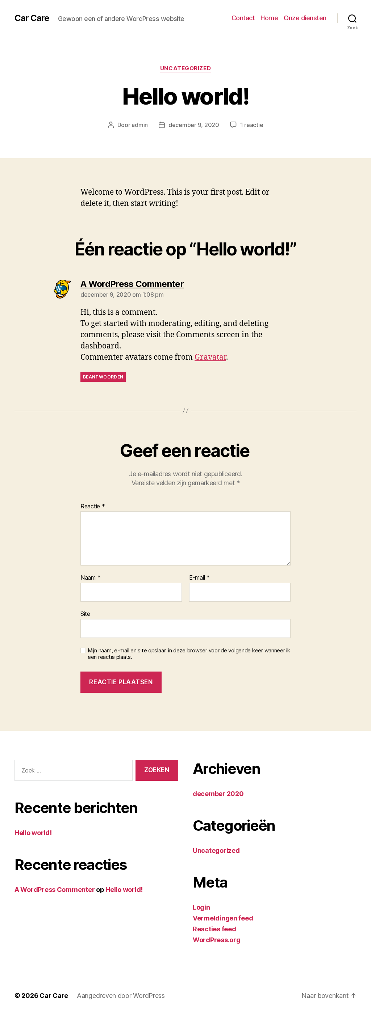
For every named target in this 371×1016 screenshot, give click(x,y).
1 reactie (251, 124)
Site (85, 613)
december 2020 (218, 793)
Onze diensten (305, 18)
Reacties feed (214, 929)
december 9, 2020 (193, 124)
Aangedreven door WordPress (121, 995)
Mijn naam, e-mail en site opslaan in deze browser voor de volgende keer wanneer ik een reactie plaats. (189, 654)
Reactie (92, 506)
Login (201, 907)
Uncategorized (185, 68)
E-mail (199, 578)
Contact (243, 18)
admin (140, 124)
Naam (90, 578)
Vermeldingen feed (223, 918)
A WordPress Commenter (54, 889)
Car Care (31, 18)
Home (269, 18)
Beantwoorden (103, 377)
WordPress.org (217, 940)
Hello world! (33, 833)
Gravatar (210, 357)
